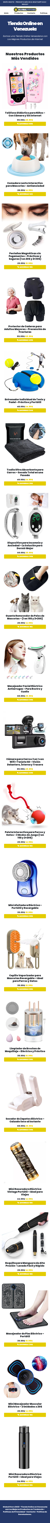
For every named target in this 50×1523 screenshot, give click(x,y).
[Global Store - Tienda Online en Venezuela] (25, 10)
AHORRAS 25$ (26, 483)
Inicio (6, 13)
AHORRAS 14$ (26, 194)
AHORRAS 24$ (26, 410)
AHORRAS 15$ (26, 626)
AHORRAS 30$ (26, 556)
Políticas (43, 13)
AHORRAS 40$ (26, 340)
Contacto (31, 13)
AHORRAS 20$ (26, 916)
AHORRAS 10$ (26, 267)
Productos (18, 13)
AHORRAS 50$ (26, 123)
